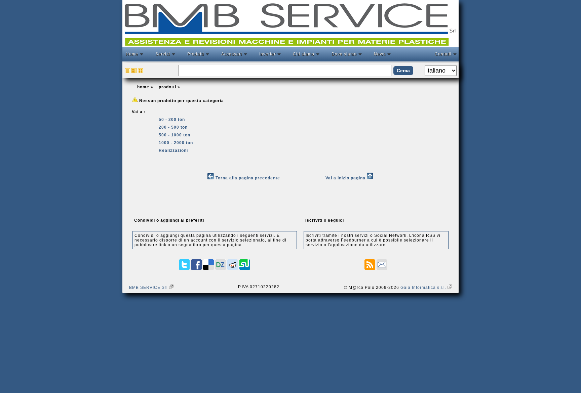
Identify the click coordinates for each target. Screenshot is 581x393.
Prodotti (195, 54)
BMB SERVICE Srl (149, 287)
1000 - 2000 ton (176, 142)
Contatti (443, 54)
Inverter (267, 54)
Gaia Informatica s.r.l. (424, 287)
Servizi (162, 54)
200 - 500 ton (173, 127)
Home (132, 54)
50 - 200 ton (172, 119)
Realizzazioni (173, 150)
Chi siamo (303, 54)
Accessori (231, 54)
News (380, 54)
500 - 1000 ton (174, 135)
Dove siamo (344, 54)
